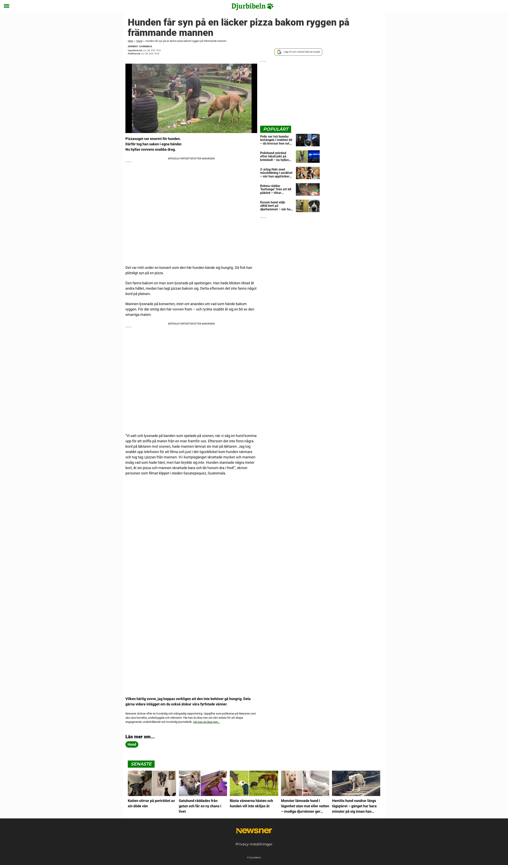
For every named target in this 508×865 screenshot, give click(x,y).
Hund (139, 40)
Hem (130, 40)
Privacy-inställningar (254, 844)
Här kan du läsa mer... (206, 721)
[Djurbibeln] (252, 6)
